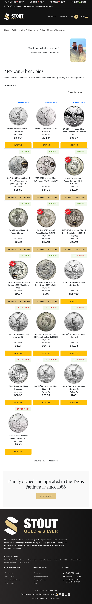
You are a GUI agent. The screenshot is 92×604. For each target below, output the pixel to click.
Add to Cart (25, 197)
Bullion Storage (10, 562)
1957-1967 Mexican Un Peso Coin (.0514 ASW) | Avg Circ (46, 285)
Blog (35, 583)
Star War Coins (45, 560)
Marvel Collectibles (61, 560)
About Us (37, 573)
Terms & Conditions (12, 580)
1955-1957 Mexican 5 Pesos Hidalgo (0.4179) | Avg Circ (46, 233)
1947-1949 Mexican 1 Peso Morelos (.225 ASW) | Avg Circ (18, 285)
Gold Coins (8, 560)
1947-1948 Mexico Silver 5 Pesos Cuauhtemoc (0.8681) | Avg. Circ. (18, 181)
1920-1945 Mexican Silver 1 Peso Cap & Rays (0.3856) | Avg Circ (74, 233)
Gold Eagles (32, 560)
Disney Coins (76, 560)
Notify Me (18, 145)
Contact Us (46, 496)
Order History (10, 583)
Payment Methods (41, 576)
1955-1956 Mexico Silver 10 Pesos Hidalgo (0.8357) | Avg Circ (46, 337)
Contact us (54, 52)
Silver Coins (20, 560)
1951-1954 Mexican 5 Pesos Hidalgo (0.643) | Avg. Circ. (74, 181)
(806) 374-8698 (14, 6)
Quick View (11, 197)
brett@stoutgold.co (73, 576)
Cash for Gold (24, 562)
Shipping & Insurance (42, 580)
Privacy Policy (10, 576)
